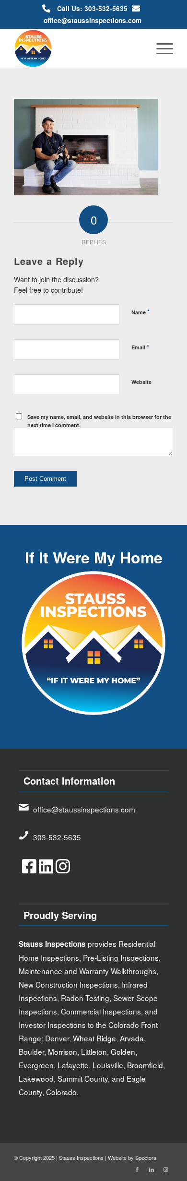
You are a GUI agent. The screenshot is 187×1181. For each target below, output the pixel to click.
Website (141, 381)
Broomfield (145, 1065)
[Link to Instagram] (166, 1169)
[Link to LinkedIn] (151, 1169)
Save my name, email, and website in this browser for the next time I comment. (99, 421)
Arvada (132, 1038)
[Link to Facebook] (137, 1169)
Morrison (62, 1051)
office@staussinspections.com (92, 20)
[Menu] (160, 48)
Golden (123, 1051)
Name (140, 311)
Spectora (145, 1157)
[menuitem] (160, 48)
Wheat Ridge (94, 1038)
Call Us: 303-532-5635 (92, 8)
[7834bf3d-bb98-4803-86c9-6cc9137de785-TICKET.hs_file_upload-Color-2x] (77, 48)
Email (140, 346)
